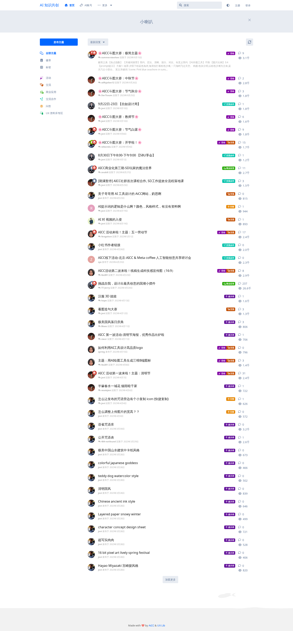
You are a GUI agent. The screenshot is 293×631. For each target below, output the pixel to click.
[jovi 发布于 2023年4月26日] (91, 246)
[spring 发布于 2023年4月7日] (91, 362)
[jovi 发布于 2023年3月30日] (91, 426)
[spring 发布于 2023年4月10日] (91, 349)
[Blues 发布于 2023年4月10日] (91, 336)
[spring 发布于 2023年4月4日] (91, 272)
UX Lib (161, 625)
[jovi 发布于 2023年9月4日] (91, 131)
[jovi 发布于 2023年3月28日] (91, 298)
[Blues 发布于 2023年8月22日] (91, 182)
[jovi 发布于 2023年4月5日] (91, 311)
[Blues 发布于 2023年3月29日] (91, 387)
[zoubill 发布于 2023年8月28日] (91, 105)
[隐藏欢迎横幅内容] (249, 20)
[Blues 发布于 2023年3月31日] (91, 375)
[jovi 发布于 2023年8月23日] (91, 195)
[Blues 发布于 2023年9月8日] (91, 118)
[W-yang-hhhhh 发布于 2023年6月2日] (91, 221)
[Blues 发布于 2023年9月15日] (91, 80)
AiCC (151, 625)
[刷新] (249, 42)
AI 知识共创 (49, 5)
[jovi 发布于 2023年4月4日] (91, 400)
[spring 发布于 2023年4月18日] (91, 234)
